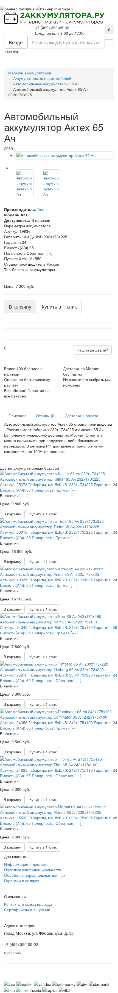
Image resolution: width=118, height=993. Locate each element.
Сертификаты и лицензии (27, 909)
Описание (18, 415)
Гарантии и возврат (21, 880)
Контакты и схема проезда (28, 904)
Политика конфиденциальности (32, 869)
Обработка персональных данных (34, 875)
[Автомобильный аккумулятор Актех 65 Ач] (64, 155)
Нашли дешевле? (92, 350)
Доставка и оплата (81, 415)
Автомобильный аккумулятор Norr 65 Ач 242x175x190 (48, 622)
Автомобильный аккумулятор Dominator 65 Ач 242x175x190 (53, 717)
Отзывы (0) (46, 415)
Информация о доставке (26, 864)
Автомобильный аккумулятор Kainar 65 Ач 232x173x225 (50, 479)
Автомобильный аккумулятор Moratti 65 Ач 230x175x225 (50, 812)
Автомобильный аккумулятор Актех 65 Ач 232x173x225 (49, 574)
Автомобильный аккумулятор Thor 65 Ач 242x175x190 (48, 764)
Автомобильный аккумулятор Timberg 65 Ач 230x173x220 (52, 669)
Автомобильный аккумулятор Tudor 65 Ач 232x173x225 (49, 526)
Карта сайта (12, 953)
